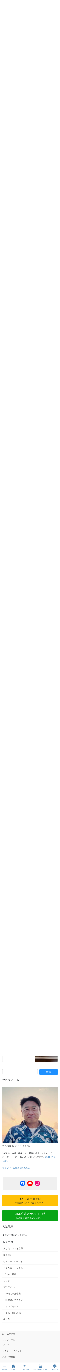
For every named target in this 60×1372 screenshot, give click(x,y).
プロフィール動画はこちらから (17, 1168)
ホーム (13, 1369)
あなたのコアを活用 (13, 1248)
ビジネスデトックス (13, 1268)
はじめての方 (8, 1334)
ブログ (6, 1281)
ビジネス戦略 (9, 1274)
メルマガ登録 (8, 1356)
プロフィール (9, 1287)
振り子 (6, 1319)
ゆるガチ (7, 1255)
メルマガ (55, 1369)
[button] (30, 1215)
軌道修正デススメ (14, 1300)
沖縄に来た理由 (13, 1293)
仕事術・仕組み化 (12, 1313)
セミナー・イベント (13, 1261)
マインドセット (10, 1306)
